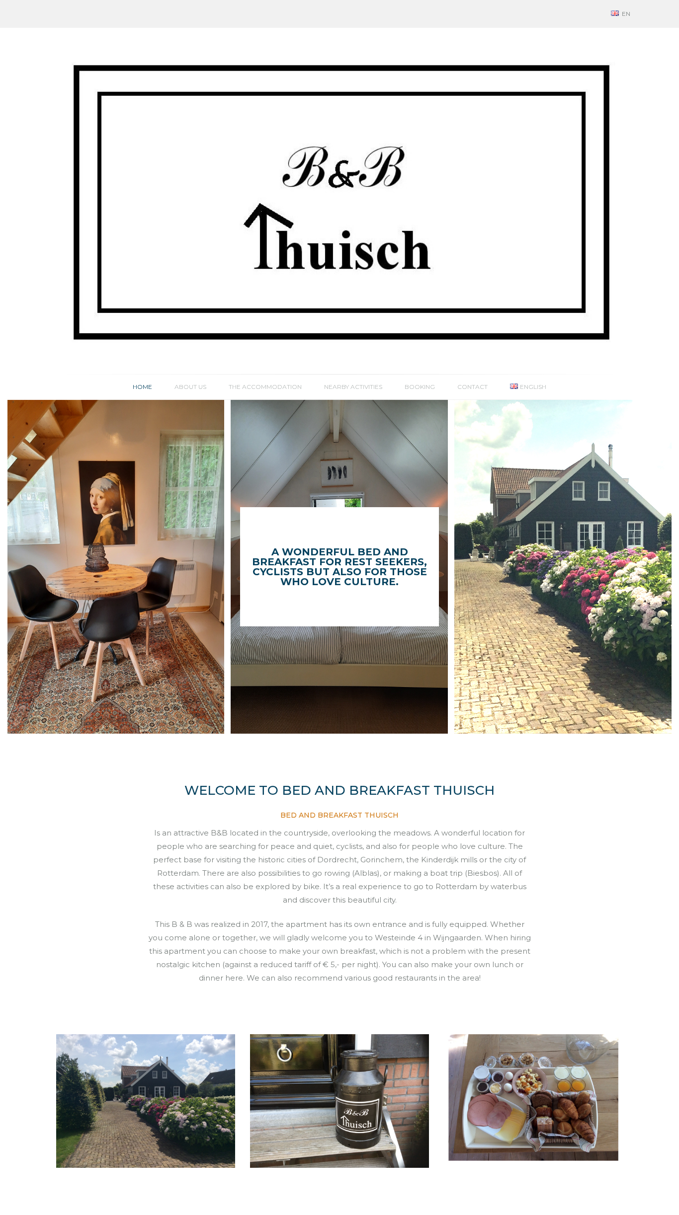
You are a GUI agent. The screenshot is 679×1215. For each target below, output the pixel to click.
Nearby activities (353, 386)
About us (190, 386)
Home (142, 386)
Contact (472, 386)
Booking (420, 386)
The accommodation (265, 386)
